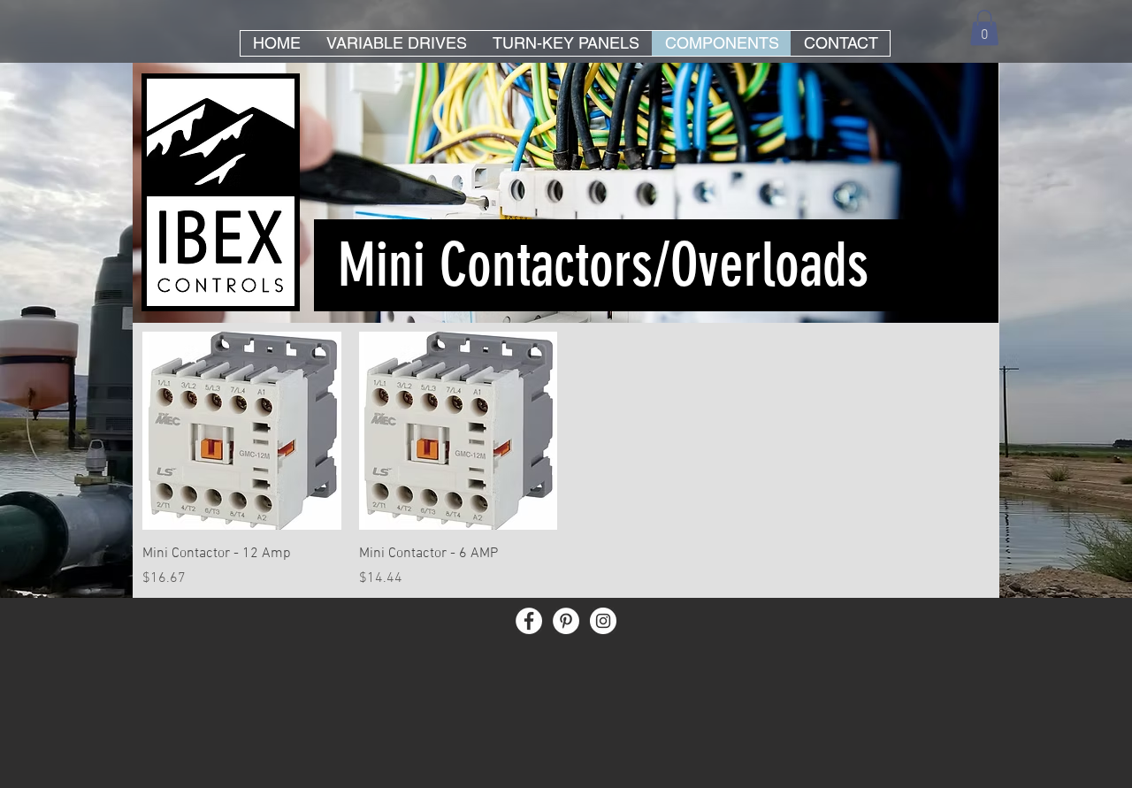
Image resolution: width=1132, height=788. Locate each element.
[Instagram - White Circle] (603, 621)
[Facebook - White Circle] (529, 621)
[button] (984, 28)
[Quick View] (241, 431)
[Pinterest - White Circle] (566, 621)
